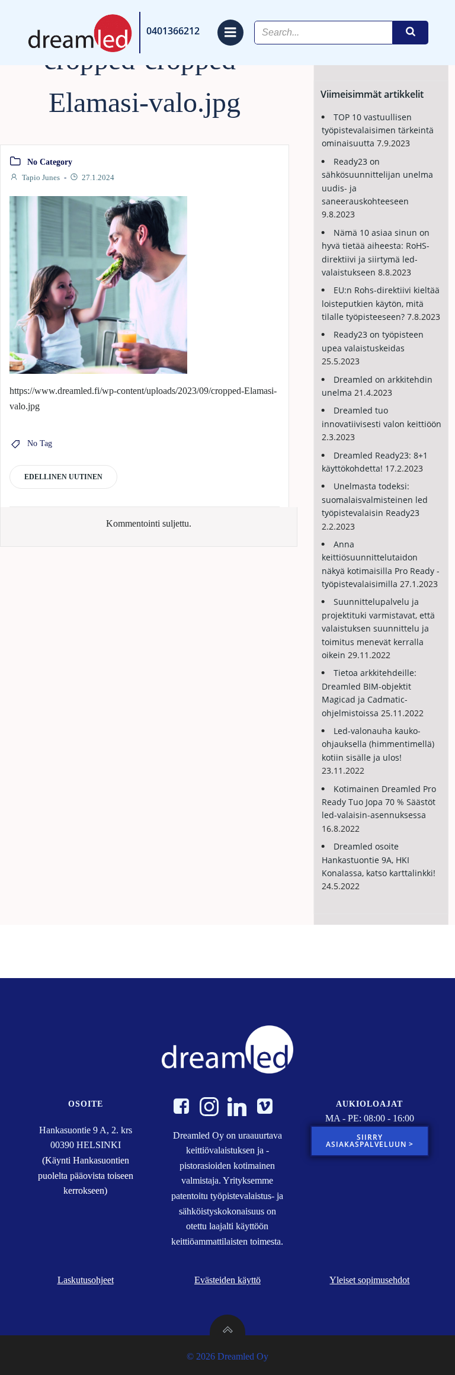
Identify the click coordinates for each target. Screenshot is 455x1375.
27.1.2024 (98, 177)
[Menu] (230, 33)
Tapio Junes (41, 177)
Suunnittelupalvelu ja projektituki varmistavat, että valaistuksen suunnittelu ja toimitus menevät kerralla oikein (378, 628)
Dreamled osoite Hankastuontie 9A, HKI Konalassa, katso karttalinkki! (378, 860)
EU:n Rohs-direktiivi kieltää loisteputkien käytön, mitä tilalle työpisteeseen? (381, 303)
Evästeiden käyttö (227, 1280)
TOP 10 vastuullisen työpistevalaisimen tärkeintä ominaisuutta (378, 130)
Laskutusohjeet (85, 1280)
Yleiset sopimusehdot (369, 1280)
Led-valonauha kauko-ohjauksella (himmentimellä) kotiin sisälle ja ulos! (378, 744)
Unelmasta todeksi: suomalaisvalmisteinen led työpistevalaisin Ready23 (375, 499)
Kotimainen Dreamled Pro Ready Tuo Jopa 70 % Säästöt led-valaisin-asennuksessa (379, 802)
